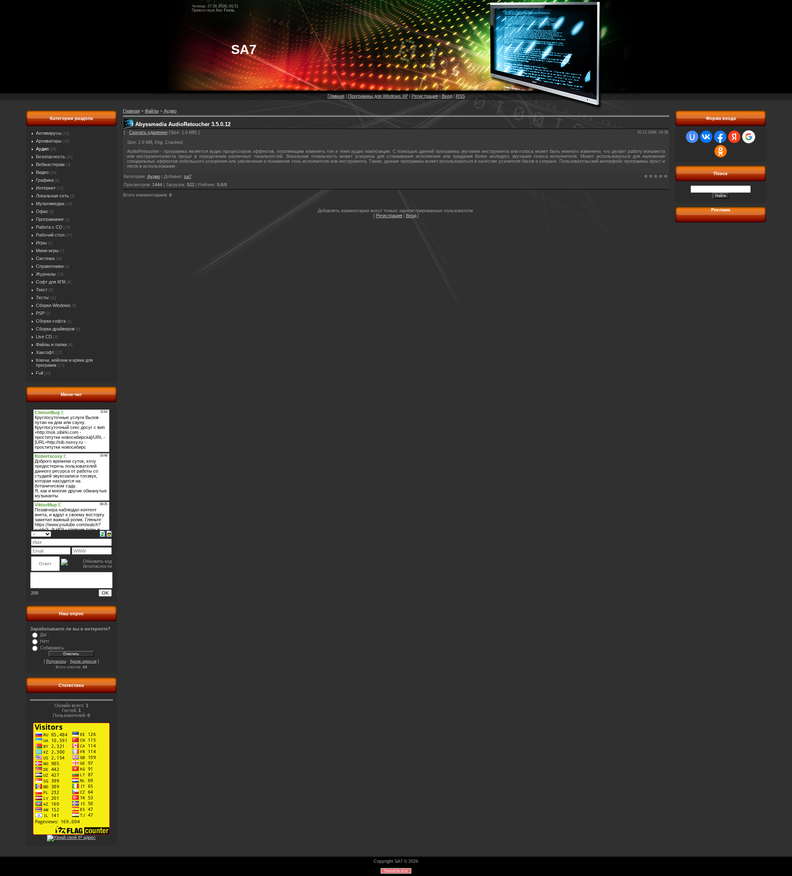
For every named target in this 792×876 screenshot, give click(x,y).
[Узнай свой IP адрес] (71, 837)
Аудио (42, 148)
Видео (42, 172)
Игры (41, 242)
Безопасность (50, 156)
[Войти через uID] (692, 137)
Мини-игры (47, 250)
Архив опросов (83, 661)
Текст (41, 289)
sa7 (187, 176)
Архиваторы (48, 140)
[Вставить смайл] (109, 533)
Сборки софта (51, 321)
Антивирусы (48, 133)
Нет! (44, 641)
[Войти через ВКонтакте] (706, 137)
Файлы (152, 110)
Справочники (50, 266)
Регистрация (425, 96)
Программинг (50, 219)
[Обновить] (102, 533)
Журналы (46, 274)
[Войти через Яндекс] (734, 137)
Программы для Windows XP (378, 96)
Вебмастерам (50, 164)
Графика (45, 180)
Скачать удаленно (148, 132)
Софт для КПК (51, 281)
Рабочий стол (50, 234)
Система (45, 258)
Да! (43, 634)
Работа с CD (49, 227)
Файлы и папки (51, 344)
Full (39, 372)
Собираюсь (52, 647)
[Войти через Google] (748, 136)
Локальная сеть (52, 195)
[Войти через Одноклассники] (720, 151)
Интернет (46, 187)
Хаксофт (45, 352)
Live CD (44, 336)
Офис (42, 211)
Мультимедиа (50, 203)
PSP (40, 313)
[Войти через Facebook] (720, 137)
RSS (460, 96)
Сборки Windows (53, 305)
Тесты (42, 297)
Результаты (56, 661)
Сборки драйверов (55, 328)
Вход (447, 96)
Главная (336, 96)
